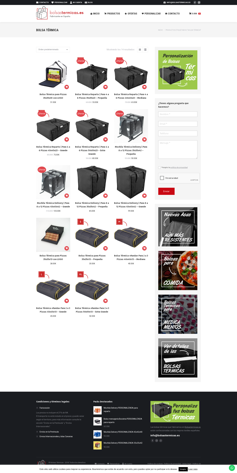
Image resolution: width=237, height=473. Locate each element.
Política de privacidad (172, 464)
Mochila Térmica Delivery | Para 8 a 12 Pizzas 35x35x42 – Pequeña (131, 150)
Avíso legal (186, 464)
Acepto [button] (183, 469)
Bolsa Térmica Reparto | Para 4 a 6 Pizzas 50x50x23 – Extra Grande (92, 150)
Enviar (166, 191)
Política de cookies (155, 464)
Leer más (193, 469)
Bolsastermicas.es (193, 427)
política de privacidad (179, 167)
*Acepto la (174, 167)
